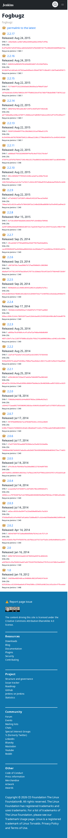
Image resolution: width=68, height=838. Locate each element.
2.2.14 (11, 100)
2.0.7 (10, 414)
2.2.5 (10, 279)
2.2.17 (11, 33)
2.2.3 (10, 324)
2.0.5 (10, 458)
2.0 (9, 548)
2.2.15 (11, 78)
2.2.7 (10, 235)
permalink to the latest (21, 28)
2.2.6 (10, 257)
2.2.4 (10, 302)
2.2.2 (10, 346)
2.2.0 (10, 391)
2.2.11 (11, 145)
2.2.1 (10, 369)
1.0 (9, 570)
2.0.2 (10, 525)
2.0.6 (10, 436)
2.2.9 (10, 190)
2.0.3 (10, 503)
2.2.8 (10, 212)
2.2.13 (11, 123)
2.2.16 (11, 56)
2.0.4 (10, 481)
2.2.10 (11, 167)
